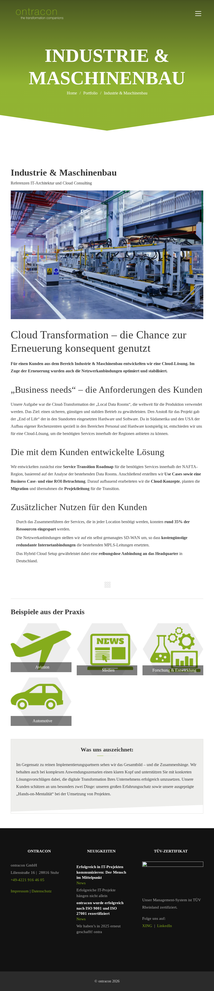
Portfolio (92, 93)
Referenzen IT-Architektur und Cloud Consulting (51, 183)
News (81, 883)
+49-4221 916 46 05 (27, 880)
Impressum (20, 891)
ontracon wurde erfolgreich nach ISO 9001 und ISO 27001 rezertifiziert (99, 908)
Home (72, 93)
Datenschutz (42, 891)
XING (147, 926)
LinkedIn (164, 926)
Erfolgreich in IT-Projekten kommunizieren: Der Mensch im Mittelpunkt (101, 872)
